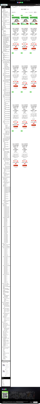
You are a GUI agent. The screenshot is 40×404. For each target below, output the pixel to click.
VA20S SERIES (6, 235)
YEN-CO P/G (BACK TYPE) (6, 161)
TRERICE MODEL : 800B (6, 143)
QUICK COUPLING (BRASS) (6, 265)
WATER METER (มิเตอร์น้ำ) (5, 302)
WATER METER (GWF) (6, 308)
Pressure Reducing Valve (6, 325)
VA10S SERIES (6, 234)
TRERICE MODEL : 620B (6, 145)
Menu (3, 382)
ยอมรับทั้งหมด (35, 402)
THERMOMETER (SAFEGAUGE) (5, 179)
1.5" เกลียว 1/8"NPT (6, 125)
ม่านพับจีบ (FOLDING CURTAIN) (6, 341)
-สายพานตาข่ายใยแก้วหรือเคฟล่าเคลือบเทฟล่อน (6, 37)
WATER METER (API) (5, 304)
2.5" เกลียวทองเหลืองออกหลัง (6, 108)
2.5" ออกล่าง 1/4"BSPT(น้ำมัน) (6, 66)
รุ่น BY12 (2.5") (6, 154)
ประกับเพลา (4, 31)
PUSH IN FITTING (5, 285)
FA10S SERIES (6, 237)
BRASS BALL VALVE (6, 328)
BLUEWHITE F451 (6, 213)
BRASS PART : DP (6, 273)
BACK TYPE (5, 181)
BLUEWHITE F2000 (6, 216)
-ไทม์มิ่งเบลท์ (4, 50)
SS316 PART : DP (6, 264)
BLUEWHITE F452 (6, 214)
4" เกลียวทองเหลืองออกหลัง (7, 112)
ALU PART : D (6, 251)
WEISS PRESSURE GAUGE (6, 148)
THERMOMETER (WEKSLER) (5, 185)
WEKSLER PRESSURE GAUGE (6, 150)
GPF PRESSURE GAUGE (6, 68)
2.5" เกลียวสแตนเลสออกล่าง (7, 98)
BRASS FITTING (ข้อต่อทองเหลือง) (6, 287)
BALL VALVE (4, 327)
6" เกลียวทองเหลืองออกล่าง (7, 118)
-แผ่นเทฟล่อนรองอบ (5, 44)
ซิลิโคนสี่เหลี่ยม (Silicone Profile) (6, 56)
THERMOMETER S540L (7, 190)
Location (3, 384)
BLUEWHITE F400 (6, 207)
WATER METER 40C (6, 305)
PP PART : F (5, 280)
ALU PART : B (6, 249)
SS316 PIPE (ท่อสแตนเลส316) (6, 293)
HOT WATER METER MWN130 (6, 320)
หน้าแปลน (4, 294)
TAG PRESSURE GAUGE (6, 139)
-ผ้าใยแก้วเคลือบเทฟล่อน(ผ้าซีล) (5, 43)
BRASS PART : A (6, 266)
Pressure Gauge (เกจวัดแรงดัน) (6, 60)
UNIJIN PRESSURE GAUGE (6, 168)
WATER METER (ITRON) (6, 313)
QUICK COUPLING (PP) (6, 274)
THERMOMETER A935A (6, 195)
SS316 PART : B (6, 258)
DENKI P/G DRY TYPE (7, 76)
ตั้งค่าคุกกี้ (31, 402)
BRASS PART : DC (6, 272)
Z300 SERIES (5, 227)
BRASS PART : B (6, 267)
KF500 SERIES (6, 240)
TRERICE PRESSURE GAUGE (5, 141)
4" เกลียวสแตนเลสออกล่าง (7, 114)
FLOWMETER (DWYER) (6, 217)
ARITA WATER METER (6, 303)
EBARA (4, 351)
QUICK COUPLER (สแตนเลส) (6, 299)
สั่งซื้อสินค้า (16, 48)
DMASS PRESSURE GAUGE (6, 138)
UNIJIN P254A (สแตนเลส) (7, 171)
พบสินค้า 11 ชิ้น (13, 12)
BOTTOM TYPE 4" (7, 167)
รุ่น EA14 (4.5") (6, 153)
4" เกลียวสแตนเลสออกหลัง (7, 116)
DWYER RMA (5, 219)
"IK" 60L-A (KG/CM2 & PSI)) (7, 85)
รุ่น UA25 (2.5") (6, 156)
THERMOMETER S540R (7, 191)
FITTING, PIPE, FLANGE (5, 283)
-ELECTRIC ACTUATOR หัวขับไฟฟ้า (6, 25)
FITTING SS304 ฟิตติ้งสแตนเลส (6, 290)
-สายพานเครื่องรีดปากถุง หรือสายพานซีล (6, 41)
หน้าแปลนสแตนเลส (6, 295)
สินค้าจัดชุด (3, 8)
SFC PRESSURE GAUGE (6, 133)
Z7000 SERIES (6, 232)
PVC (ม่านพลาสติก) (4, 337)
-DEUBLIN (4, 18)
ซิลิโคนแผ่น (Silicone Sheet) (5, 54)
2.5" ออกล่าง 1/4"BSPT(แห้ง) (6, 64)
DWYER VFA (5, 223)
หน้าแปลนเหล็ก (6, 296)
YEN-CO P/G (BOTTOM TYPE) (7, 165)
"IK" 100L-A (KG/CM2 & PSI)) (7, 87)
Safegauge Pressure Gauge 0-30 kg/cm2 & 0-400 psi (7, 366)
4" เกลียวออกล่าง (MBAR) (6, 104)
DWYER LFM (5, 222)
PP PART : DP (5, 282)
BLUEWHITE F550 (6, 215)
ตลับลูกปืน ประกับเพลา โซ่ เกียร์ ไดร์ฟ (6, 29)
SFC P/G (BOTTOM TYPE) (6, 135)
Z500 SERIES (5, 229)
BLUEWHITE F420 (6, 209)
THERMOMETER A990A (6, 199)
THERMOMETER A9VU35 (6, 183)
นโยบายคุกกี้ (15, 402)
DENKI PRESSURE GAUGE (6, 75)
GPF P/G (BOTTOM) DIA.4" (6, 70)
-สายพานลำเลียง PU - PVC (6, 49)
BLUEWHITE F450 (6, 212)
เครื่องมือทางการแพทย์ (5, 11)
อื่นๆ (2, 360)
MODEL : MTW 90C (6, 309)
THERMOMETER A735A (6, 193)
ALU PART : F (6, 253)
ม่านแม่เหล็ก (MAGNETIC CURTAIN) (6, 343)
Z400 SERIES (5, 228)
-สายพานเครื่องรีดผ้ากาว (6, 47)
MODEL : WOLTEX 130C (6, 312)
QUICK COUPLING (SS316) (6, 256)
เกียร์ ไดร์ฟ (4, 33)
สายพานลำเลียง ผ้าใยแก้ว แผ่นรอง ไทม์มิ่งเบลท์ (6, 35)
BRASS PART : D (6, 269)
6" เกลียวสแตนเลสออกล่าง (7, 120)
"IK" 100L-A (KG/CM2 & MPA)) (7, 88)
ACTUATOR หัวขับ (4, 21)
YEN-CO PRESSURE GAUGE (6, 159)
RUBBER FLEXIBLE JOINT (6, 244)
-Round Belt (4, 48)
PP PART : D (5, 278)
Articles (3, 383)
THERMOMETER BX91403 (6, 202)
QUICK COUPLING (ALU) (6, 247)
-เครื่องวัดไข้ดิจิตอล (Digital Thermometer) (6, 15)
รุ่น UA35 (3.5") (6, 157)
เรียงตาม (26, 12)
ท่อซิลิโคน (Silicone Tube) (6, 59)
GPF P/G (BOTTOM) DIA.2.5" (6, 72)
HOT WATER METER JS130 (6, 318)
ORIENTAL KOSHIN (5, 348)
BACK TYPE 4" (7, 163)
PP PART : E (5, 279)
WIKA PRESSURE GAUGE (6, 158)
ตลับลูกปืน (4, 30)
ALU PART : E (6, 252)
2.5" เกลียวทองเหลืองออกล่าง (6, 106)
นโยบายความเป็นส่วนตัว (9, 402)
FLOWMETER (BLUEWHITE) (5, 205)
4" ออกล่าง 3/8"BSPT (6, 67)
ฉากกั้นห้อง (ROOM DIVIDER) (5, 345)
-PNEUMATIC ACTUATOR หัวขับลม (6, 23)
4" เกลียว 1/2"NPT (7, 132)
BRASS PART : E (6, 270)
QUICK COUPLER (5, 297)
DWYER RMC (5, 221)
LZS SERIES (5, 233)
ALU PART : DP (6, 255)
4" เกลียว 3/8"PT (7, 131)
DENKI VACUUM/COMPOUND (7, 79)
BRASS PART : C (6, 268)
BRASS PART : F (6, 271)
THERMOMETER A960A (6, 197)
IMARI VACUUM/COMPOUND (7, 91)
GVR (3, 350)
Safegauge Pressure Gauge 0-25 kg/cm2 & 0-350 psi (7, 372)
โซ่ (3, 32)
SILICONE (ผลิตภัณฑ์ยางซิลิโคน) (5, 52)
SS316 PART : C (6, 259)
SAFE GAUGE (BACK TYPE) (6, 123)
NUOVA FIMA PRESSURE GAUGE (6, 96)
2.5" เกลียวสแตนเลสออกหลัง (7, 100)
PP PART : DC (5, 281)
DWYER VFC (5, 225)
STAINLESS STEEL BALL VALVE (6, 329)
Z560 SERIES (5, 230)
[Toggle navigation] (39, 5)
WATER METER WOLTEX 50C (6, 315)
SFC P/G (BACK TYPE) (7, 136)
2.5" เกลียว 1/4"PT (7, 130)
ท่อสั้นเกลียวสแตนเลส (5, 291)
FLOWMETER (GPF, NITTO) (6, 226)
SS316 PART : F (6, 262)
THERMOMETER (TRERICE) (6, 200)
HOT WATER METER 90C (6, 307)
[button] (35, 4)
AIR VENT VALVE (5, 323)
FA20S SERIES (6, 238)
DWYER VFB (5, 224)
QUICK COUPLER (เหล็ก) (6, 301)
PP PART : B (5, 276)
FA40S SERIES (6, 239)
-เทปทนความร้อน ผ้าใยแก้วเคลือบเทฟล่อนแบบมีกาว (6, 46)
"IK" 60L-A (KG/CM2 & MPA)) (7, 83)
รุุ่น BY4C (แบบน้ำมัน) (6, 152)
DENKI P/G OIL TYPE (7, 77)
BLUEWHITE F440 (6, 211)
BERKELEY (4, 354)
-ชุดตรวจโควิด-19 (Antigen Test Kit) (6, 13)
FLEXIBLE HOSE (4, 243)
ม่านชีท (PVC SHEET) (5, 340)
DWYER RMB (5, 220)
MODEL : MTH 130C (6, 310)
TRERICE (4, 9)
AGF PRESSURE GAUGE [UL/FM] (6, 74)
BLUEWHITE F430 (6, 210)
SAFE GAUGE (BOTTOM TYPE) (7, 129)
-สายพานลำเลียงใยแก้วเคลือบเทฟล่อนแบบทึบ (6, 39)
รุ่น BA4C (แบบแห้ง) (6, 151)
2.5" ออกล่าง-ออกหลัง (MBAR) (6, 102)
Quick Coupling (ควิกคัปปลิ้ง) (6, 246)
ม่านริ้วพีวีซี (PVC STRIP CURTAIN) (6, 339)
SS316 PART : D (6, 260)
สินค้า (2, 379)
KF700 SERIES (6, 242)
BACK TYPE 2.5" (7, 162)
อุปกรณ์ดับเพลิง (4, 27)
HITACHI (4, 352)
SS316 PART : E (6, 261)
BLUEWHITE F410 (6, 208)
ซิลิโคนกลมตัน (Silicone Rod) (6, 58)
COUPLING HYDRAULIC (6, 284)
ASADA (4, 355)
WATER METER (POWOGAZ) (5, 316)
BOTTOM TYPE (6, 180)
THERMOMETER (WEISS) (6, 182)
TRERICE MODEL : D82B (6, 147)
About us (3, 385)
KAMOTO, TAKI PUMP (6, 353)
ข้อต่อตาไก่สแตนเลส (5, 288)
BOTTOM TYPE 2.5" (7, 166)
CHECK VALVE (5, 326)
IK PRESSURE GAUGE (6, 81)
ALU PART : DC (6, 254)
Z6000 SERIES (6, 231)
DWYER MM (5, 218)
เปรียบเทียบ (16, 50)
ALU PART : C (6, 250)
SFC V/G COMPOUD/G (7, 137)
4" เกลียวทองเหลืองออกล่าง (7, 110)
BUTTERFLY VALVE (5, 324)
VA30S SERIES (6, 236)
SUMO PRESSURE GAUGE (6, 62)
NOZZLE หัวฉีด (4, 26)
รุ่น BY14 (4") (5, 155)
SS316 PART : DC (6, 263)
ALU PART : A (6, 248)
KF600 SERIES (6, 241)
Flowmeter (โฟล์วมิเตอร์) (5, 203)
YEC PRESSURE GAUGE (6, 61)
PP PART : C (5, 277)
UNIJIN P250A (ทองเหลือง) (6, 169)
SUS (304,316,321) (5, 245)
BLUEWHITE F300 (6, 206)
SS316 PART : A (6, 257)
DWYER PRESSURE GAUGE (6, 80)
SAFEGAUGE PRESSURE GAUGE (6, 121)
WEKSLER (4, 10)
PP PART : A (5, 275)
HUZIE (4, 349)
